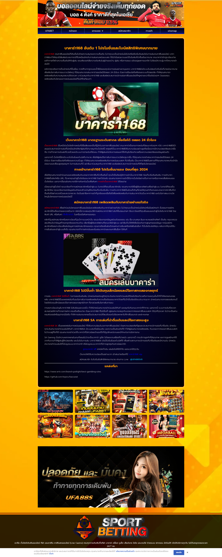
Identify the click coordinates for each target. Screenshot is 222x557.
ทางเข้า (149, 31)
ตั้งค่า (51, 553)
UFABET (49, 31)
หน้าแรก (73, 31)
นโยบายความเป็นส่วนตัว (125, 551)
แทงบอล (96, 31)
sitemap (172, 31)
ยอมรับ (179, 552)
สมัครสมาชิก (124, 31)
